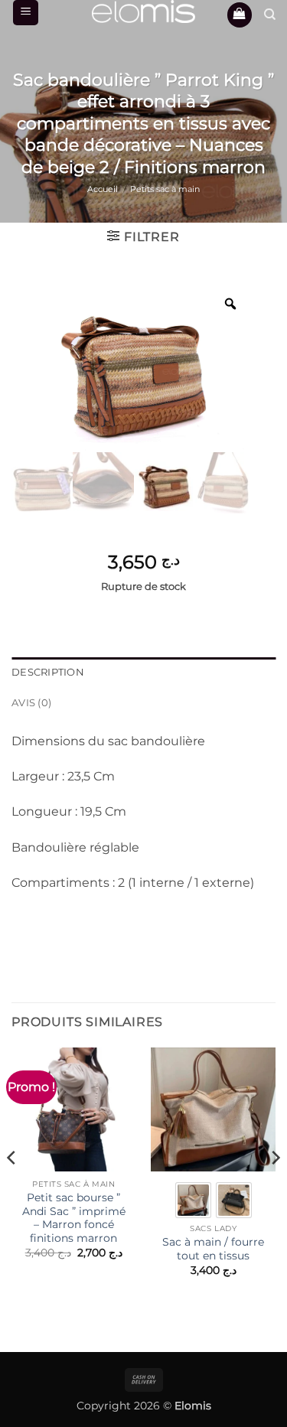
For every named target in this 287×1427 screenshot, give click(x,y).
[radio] (193, 1200)
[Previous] (12, 1188)
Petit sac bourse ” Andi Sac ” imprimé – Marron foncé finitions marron (74, 1217)
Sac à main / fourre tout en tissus (213, 1249)
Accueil (102, 189)
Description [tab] (47, 672)
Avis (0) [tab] (31, 703)
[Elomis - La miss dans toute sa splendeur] (143, 11)
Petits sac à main (165, 189)
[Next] (275, 1188)
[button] (25, 12)
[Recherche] (270, 14)
